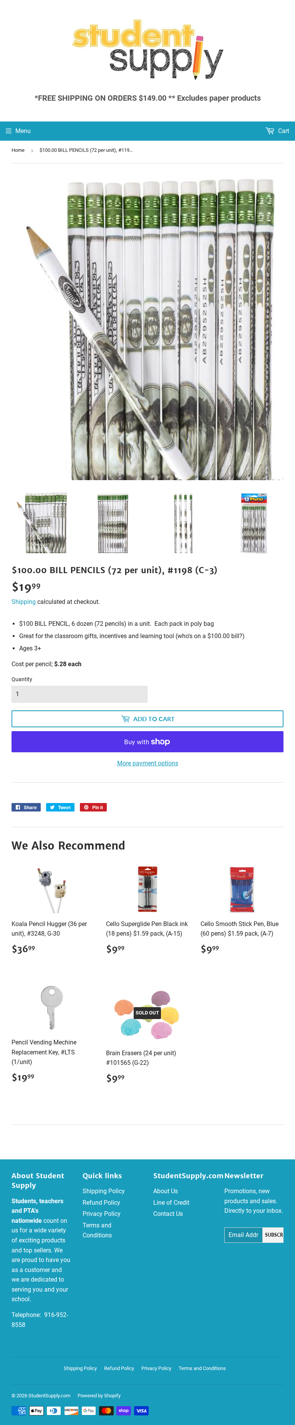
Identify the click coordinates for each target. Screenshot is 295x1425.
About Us (165, 1191)
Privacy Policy (102, 1213)
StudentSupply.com (49, 1395)
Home (18, 150)
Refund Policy (101, 1202)
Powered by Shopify (99, 1395)
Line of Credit (171, 1202)
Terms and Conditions (202, 1368)
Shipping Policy (104, 1191)
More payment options (147, 763)
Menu (23, 131)
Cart (283, 131)
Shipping (24, 601)
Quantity (22, 679)
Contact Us (168, 1213)
